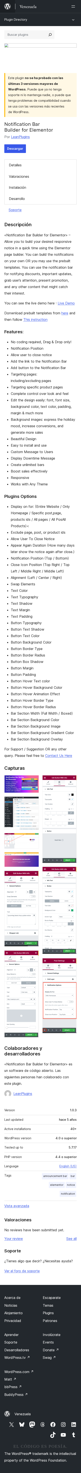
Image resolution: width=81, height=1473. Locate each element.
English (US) (68, 1166)
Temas (48, 1305)
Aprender (11, 1335)
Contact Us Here (58, 755)
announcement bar (55, 1176)
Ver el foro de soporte (22, 1271)
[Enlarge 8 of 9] (71, 872)
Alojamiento (13, 1313)
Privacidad (12, 1321)
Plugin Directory (15, 19)
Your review (13, 1238)
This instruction (35, 319)
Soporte (15, 210)
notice (71, 1184)
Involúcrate (51, 1335)
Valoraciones (19, 176)
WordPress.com (19, 1372)
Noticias (10, 1305)
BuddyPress (16, 1394)
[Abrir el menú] (74, 6)
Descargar (15, 148)
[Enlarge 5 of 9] (33, 876)
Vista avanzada (16, 1206)
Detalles (15, 165)
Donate (51, 1350)
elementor (57, 1184)
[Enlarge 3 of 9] (33, 839)
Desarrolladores (16, 1350)
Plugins (48, 1313)
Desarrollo (17, 198)
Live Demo (66, 303)
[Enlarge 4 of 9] (33, 858)
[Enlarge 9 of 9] (71, 963)
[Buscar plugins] (50, 34)
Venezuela (22, 1414)
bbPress (13, 1387)
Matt (10, 1379)
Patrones (50, 1321)
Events (48, 1342)
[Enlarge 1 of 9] (33, 781)
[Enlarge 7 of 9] (71, 781)
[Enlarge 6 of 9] (33, 956)
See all (71, 1238)
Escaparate (52, 1297)
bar (73, 1176)
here (64, 313)
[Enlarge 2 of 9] (33, 802)
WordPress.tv (17, 1357)
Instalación (17, 187)
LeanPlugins (20, 137)
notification (68, 1193)
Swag (49, 1357)
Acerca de (12, 1297)
